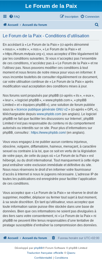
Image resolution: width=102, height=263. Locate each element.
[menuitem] (14, 16)
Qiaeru (71, 252)
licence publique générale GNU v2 (42, 109)
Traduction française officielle (45, 252)
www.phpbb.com (49, 114)
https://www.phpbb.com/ (48, 132)
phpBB (38, 247)
